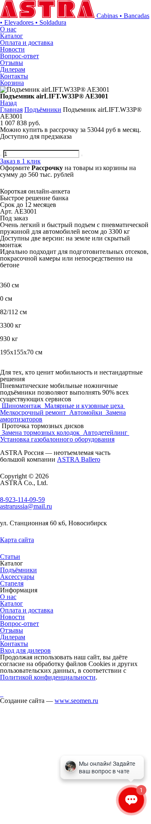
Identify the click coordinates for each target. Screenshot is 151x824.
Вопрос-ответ (19, 55)
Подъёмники (42, 109)
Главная (11, 109)
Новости (12, 49)
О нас (8, 29)
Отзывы (11, 62)
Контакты (14, 76)
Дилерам (12, 69)
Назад (8, 102)
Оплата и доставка (26, 42)
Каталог (11, 35)
